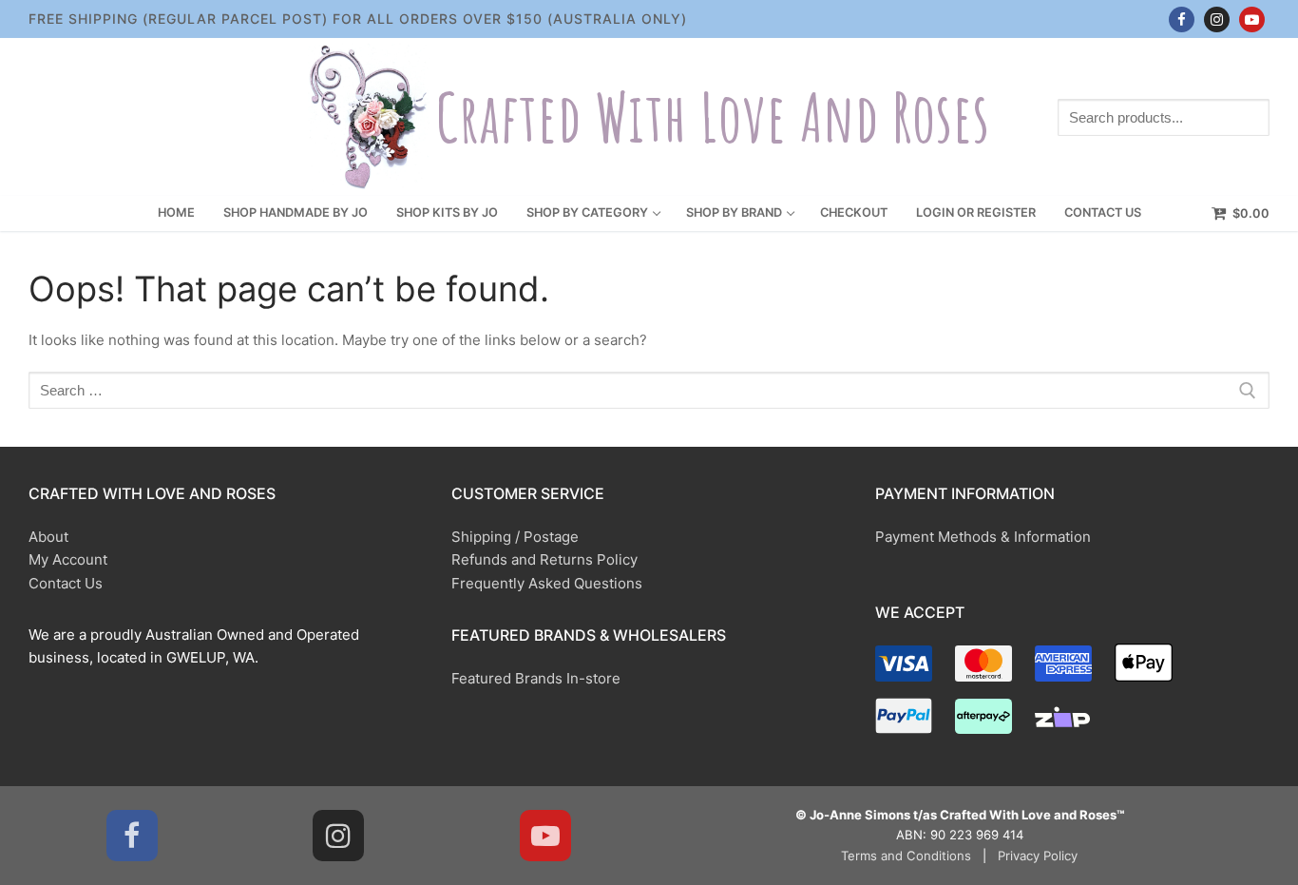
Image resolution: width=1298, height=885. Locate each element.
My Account (68, 559)
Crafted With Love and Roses (712, 117)
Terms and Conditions (906, 855)
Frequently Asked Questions (546, 583)
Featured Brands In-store (535, 678)
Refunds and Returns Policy (544, 559)
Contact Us (66, 583)
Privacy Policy (1038, 855)
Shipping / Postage (515, 537)
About (48, 537)
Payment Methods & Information (983, 537)
